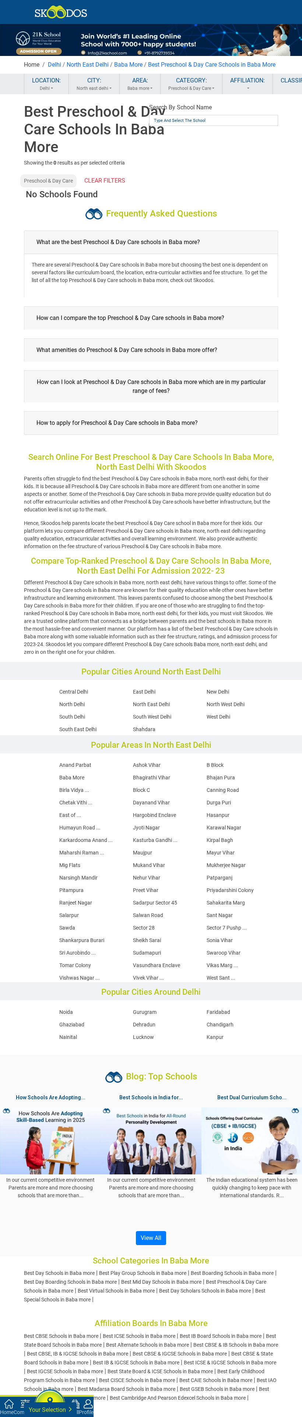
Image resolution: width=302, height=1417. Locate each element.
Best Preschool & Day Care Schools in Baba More (211, 64)
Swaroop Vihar (223, 953)
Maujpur (142, 853)
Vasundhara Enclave (156, 965)
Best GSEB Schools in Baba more (217, 1389)
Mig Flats (69, 865)
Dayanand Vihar (151, 803)
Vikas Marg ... (222, 965)
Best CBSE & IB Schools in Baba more (235, 1345)
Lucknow (143, 1037)
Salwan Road (148, 915)
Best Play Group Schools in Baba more (142, 1273)
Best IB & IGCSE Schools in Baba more (136, 1362)
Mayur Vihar (221, 853)
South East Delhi (77, 729)
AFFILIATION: (247, 80)
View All (151, 1237)
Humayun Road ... (80, 828)
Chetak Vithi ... (75, 803)
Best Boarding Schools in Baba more (232, 1273)
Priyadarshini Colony (230, 890)
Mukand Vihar (149, 865)
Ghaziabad (71, 1024)
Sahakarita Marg (226, 903)
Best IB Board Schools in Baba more (220, 1336)
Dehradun (144, 1024)
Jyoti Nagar (146, 828)
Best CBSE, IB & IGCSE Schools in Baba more (77, 1354)
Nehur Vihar (146, 878)
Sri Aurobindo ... (77, 953)
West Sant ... (221, 978)
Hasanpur (218, 815)
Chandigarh (220, 1024)
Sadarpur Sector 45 (155, 903)
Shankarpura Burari (81, 940)
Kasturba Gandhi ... (155, 840)
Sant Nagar (220, 915)
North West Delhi (226, 704)
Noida (66, 1012)
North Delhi (72, 704)
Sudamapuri (147, 953)
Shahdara (144, 729)
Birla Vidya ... (74, 790)
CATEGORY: (189, 84)
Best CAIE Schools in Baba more (215, 1380)
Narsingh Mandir (78, 878)
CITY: (92, 84)
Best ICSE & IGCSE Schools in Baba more (230, 1362)
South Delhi (72, 717)
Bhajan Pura (221, 777)
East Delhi (144, 692)
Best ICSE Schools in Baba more (139, 1336)
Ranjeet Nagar (75, 903)
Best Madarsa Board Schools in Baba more (126, 1389)
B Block (215, 765)
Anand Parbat (75, 765)
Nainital (68, 1037)
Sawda (67, 928)
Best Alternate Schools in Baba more (147, 1345)
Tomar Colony (75, 965)
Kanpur (215, 1037)
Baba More (128, 64)
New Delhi (218, 692)
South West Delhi (152, 717)
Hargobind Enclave (154, 815)
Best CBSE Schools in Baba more (61, 1336)
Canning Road (223, 790)
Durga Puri (219, 803)
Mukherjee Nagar (226, 865)
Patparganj (219, 878)
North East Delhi (88, 64)
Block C (141, 790)
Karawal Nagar (224, 828)
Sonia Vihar (220, 940)
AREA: (138, 84)
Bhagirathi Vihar (151, 777)
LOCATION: (46, 84)
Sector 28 (144, 928)
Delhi (54, 64)
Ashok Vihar (147, 765)
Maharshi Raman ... (81, 853)
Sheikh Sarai (147, 940)
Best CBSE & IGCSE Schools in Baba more (180, 1354)
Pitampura (71, 890)
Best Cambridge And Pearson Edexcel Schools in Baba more (178, 1398)
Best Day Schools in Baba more (59, 1273)
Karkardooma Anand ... (86, 840)
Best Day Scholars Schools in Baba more (205, 1291)
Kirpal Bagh (220, 840)
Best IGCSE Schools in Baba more (65, 1371)
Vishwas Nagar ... (79, 978)
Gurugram (145, 1012)
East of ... (70, 815)
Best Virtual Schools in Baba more (116, 1291)
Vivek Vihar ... (148, 978)
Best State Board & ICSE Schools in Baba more (160, 1371)
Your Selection (48, 1409)
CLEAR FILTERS (104, 180)
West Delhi (218, 717)
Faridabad (218, 1012)
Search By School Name (180, 107)
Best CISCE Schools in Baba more (137, 1380)
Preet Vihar (145, 890)
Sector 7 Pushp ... (227, 928)
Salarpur (69, 915)
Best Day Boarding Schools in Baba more (70, 1282)
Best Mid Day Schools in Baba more (161, 1282)
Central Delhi (73, 692)
